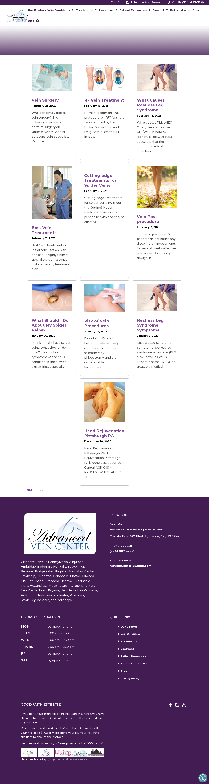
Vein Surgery (45, 100)
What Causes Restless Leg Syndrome (151, 105)
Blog (31, 20)
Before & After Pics (184, 10)
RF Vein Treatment (104, 100)
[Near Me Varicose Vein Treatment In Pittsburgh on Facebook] (170, 705)
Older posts (35, 490)
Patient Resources (133, 10)
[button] (202, 777)
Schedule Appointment (146, 2)
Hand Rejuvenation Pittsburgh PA (104, 433)
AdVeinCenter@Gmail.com (131, 566)
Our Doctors (37, 10)
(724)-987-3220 (187, 2)
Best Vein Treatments (44, 230)
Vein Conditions (58, 10)
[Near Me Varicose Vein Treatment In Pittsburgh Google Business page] (177, 705)
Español (116, 2)
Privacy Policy (130, 678)
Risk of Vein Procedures (96, 323)
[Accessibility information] (184, 705)
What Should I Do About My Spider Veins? (50, 325)
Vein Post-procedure (148, 219)
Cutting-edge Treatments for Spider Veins (100, 180)
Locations (106, 10)
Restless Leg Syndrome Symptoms (150, 325)
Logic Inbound (59, 759)
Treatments (84, 10)
